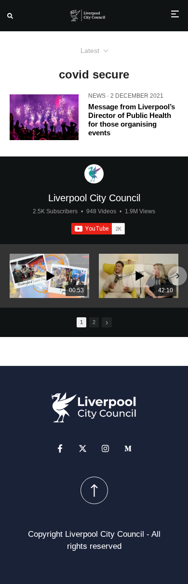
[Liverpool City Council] (94, 173)
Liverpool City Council (94, 198)
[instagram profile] (105, 448)
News (97, 95)
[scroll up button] (94, 490)
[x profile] (83, 448)
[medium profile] (128, 448)
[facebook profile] (60, 448)
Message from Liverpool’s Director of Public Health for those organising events (131, 120)
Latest (90, 50)
